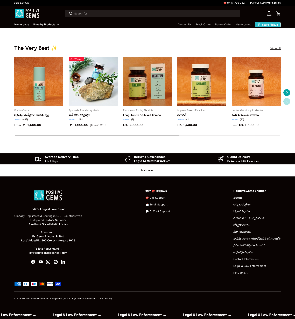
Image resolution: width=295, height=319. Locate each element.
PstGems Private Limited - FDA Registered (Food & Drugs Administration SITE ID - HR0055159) (67, 298)
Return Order (223, 24)
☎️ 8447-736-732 (234, 2)
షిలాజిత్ (181, 115)
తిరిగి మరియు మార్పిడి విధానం (249, 218)
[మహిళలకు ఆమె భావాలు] (256, 81)
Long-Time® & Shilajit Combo (142, 115)
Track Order (203, 24)
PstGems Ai (240, 272)
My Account (243, 24)
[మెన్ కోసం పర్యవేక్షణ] (93, 81)
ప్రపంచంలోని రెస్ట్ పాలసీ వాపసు (249, 245)
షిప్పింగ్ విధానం (241, 211)
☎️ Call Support (155, 197)
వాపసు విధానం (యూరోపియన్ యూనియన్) (257, 238)
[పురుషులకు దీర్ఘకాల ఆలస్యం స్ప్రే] (38, 81)
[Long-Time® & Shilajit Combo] (147, 81)
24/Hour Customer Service (265, 2)
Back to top (147, 170)
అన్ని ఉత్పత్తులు (242, 204)
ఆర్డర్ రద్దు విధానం (242, 252)
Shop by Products (44, 24)
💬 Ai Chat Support (157, 211)
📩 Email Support (156, 204)
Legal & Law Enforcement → (86, 315)
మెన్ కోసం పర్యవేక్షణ (79, 115)
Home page (21, 24)
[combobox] (152, 13)
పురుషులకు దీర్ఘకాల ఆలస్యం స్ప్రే (31, 115)
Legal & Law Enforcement (249, 266)
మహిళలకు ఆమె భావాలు (245, 115)
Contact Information (245, 259)
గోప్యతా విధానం (241, 225)
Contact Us (185, 24)
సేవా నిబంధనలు (242, 231)
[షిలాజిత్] (201, 81)
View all (275, 48)
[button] (278, 13)
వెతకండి (237, 197)
